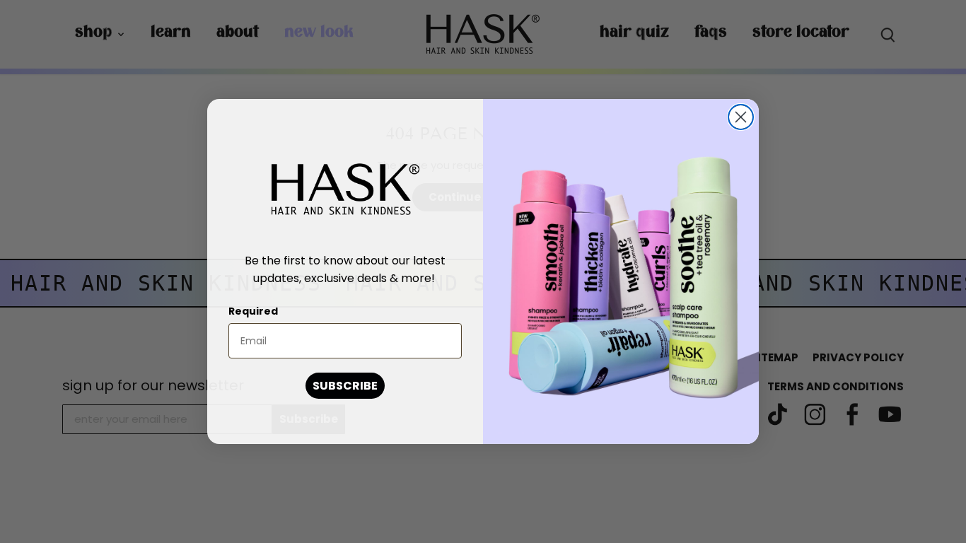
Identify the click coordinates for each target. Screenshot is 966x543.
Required (253, 311)
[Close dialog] (740, 117)
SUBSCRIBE (345, 386)
